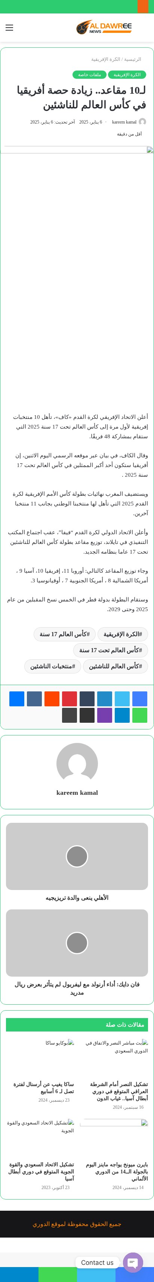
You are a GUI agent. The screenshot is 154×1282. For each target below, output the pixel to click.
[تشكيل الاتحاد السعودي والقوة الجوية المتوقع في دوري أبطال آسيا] (40, 1138)
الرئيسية (133, 59)
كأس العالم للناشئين (114, 666)
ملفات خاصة (89, 74)
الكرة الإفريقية (105, 59)
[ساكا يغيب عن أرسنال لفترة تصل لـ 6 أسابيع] (40, 1058)
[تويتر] (122, 698)
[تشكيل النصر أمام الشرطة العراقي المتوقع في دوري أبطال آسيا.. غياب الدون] (114, 1058)
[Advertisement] (77, 329)
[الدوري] (105, 28)
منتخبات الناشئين (51, 666)
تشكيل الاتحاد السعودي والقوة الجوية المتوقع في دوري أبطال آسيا (41, 1172)
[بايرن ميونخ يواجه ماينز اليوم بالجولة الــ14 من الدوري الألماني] (114, 1138)
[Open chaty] (133, 1263)
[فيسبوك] (139, 698)
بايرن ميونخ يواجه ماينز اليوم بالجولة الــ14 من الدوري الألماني (117, 1172)
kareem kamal (124, 122)
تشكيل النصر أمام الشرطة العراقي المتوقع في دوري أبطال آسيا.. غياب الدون (119, 1091)
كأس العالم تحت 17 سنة (109, 650)
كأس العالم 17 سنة (63, 634)
